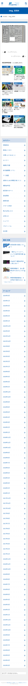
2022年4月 (6, 331)
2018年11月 (6, 442)
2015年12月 (7, 620)
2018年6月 (6, 468)
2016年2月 (6, 609)
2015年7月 (6, 645)
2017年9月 (6, 513)
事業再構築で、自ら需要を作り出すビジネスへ (17, 271)
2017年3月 (6, 544)
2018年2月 (6, 488)
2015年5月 (6, 655)
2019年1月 (6, 432)
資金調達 (6, 195)
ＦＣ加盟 (6, 175)
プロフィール (7, 226)
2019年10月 (7, 397)
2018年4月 (6, 478)
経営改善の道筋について (17, 246)
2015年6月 (6, 650)
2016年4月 (6, 599)
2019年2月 (6, 427)
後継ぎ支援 (6, 165)
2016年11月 (6, 564)
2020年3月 (6, 382)
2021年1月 (6, 366)
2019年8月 (6, 407)
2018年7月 (6, 463)
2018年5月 (6, 473)
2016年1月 (6, 615)
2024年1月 (6, 300)
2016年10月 (7, 569)
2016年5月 (6, 594)
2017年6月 (6, 528)
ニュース (6, 221)
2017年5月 (6, 533)
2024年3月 (6, 295)
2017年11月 (6, 503)
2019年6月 (6, 412)
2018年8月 (6, 457)
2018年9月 (6, 452)
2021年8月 (6, 346)
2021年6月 (6, 351)
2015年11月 (6, 625)
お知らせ (6, 216)
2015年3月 (6, 665)
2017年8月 (6, 518)
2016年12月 (7, 559)
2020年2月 (6, 387)
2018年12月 (7, 437)
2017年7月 (6, 523)
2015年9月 (6, 635)
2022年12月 (7, 326)
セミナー (6, 160)
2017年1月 (6, 554)
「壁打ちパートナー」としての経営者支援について (17, 254)
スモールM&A (7, 206)
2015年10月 (7, 630)
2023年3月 (6, 311)
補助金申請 (6, 185)
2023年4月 (6, 306)
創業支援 (6, 201)
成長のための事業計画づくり (12, 180)
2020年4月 (6, 376)
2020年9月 (6, 371)
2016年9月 (6, 574)
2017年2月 (6, 549)
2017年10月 (7, 508)
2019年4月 (6, 417)
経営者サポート (8, 190)
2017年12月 (7, 498)
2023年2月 (6, 316)
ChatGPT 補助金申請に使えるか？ (17, 262)
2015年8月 (6, 640)
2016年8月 (6, 579)
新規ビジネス (7, 150)
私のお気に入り (8, 211)
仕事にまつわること (9, 155)
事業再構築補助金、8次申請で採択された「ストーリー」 (13, 280)
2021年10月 (7, 341)
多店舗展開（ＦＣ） (9, 170)
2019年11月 (6, 392)
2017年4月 (6, 539)
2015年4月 (6, 660)
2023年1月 (6, 321)
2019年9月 (6, 402)
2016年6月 (6, 589)
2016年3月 (6, 604)
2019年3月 (6, 422)
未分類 (5, 231)
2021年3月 (6, 356)
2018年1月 (6, 493)
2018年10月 (7, 447)
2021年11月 (6, 336)
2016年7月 (6, 584)
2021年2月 (6, 361)
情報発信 (6, 145)
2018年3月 (6, 483)
